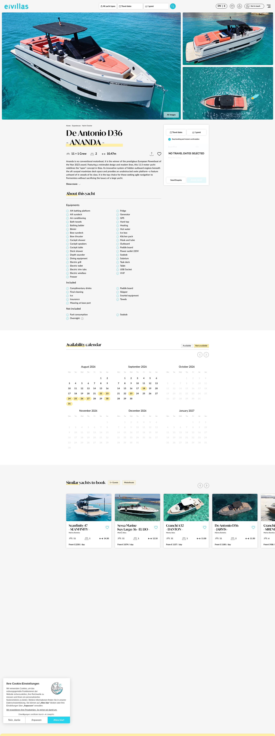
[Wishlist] (232, 6)
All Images (171, 115)
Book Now (196, 180)
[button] (200, 485)
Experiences (76, 126)
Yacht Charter (87, 126)
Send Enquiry (176, 180)
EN (219, 6)
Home (68, 126)
